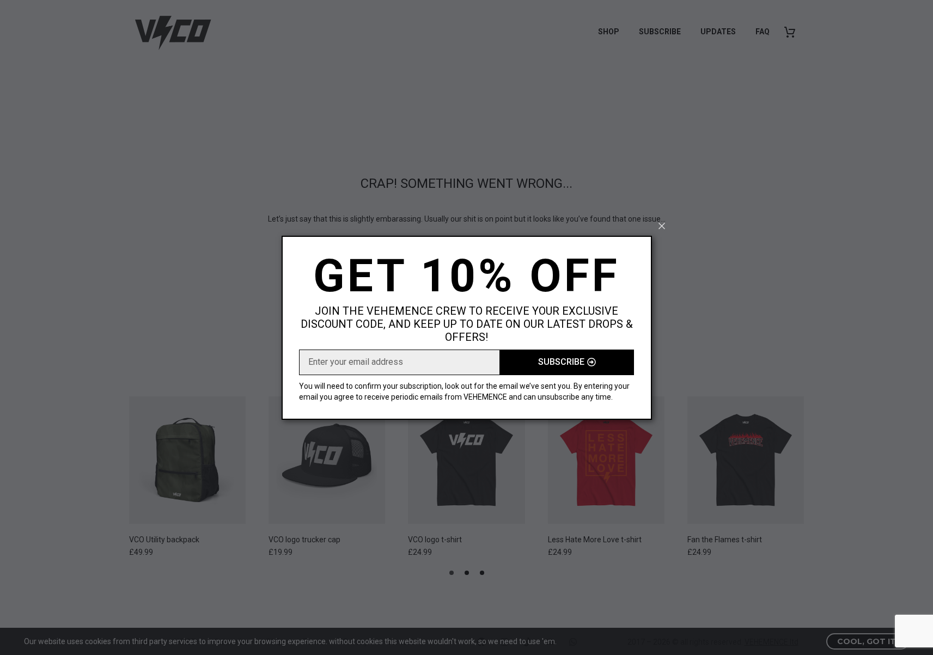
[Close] (662, 226)
